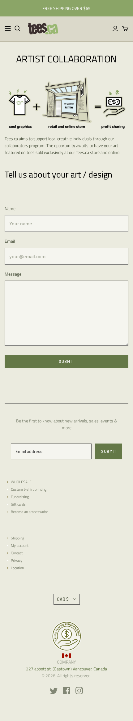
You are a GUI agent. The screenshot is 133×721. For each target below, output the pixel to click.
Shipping (17, 538)
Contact (17, 553)
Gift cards (18, 504)
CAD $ (63, 599)
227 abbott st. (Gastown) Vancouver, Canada (66, 668)
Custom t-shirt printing (28, 489)
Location (17, 568)
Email (10, 241)
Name (10, 208)
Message (13, 274)
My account (19, 545)
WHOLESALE (21, 482)
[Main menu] (8, 28)
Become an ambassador (29, 512)
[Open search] (18, 28)
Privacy (16, 560)
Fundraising (20, 497)
